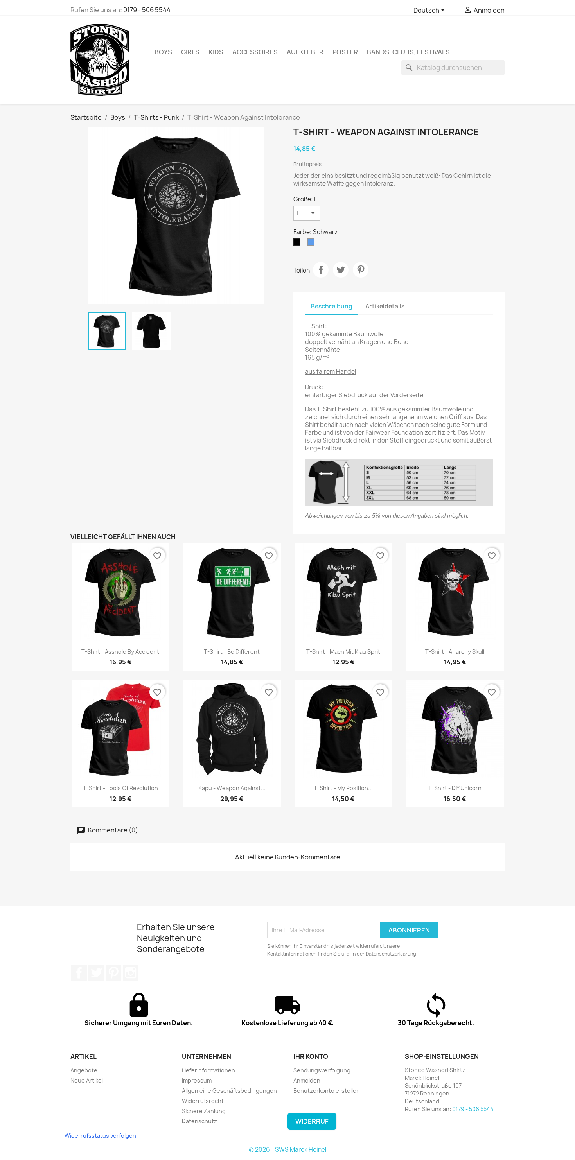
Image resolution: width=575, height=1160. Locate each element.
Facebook (79, 973)
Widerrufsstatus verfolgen (100, 1135)
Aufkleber (305, 52)
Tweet (341, 270)
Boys (163, 52)
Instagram (130, 973)
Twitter (96, 973)
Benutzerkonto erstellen (326, 1090)
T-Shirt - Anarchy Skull (454, 651)
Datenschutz (199, 1121)
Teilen (321, 270)
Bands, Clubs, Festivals (408, 52)
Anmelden (306, 1080)
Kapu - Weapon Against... (232, 788)
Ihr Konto (310, 1056)
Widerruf (312, 1121)
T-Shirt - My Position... (343, 788)
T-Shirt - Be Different (232, 651)
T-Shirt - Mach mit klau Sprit (343, 651)
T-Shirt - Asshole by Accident (120, 651)
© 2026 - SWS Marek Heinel (287, 1150)
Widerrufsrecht (203, 1100)
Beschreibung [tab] (331, 306)
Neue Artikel (86, 1080)
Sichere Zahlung (204, 1111)
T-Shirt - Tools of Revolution (120, 788)
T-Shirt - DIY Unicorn (455, 788)
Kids (215, 52)
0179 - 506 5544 (147, 9)
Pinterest (360, 270)
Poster (345, 52)
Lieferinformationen (208, 1070)
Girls (190, 52)
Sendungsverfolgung (321, 1070)
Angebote (83, 1070)
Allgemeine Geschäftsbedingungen (229, 1090)
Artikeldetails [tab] (384, 306)
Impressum (197, 1080)
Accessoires (255, 52)
